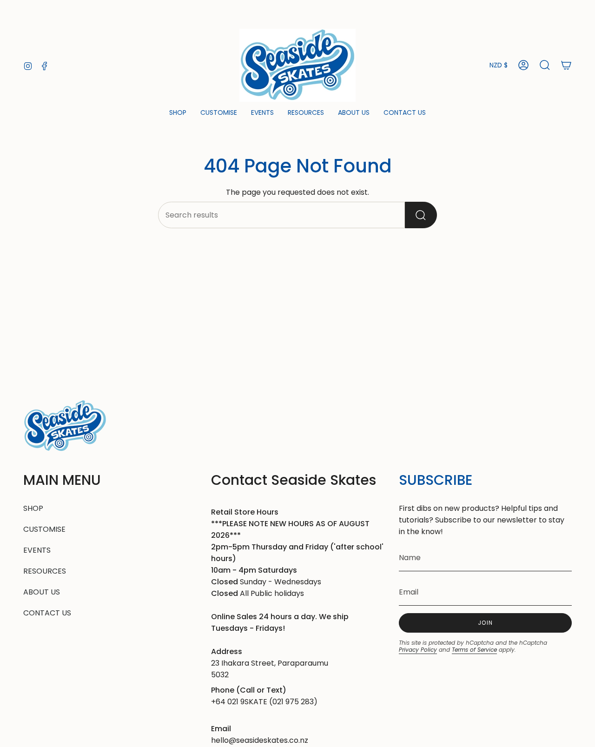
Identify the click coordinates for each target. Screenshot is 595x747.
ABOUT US (41, 592)
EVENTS (37, 550)
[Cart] (566, 65)
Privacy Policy (418, 650)
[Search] (421, 215)
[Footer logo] (65, 426)
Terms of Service (474, 650)
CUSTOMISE (44, 529)
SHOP (33, 508)
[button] (177, 113)
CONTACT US (47, 613)
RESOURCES (44, 571)
